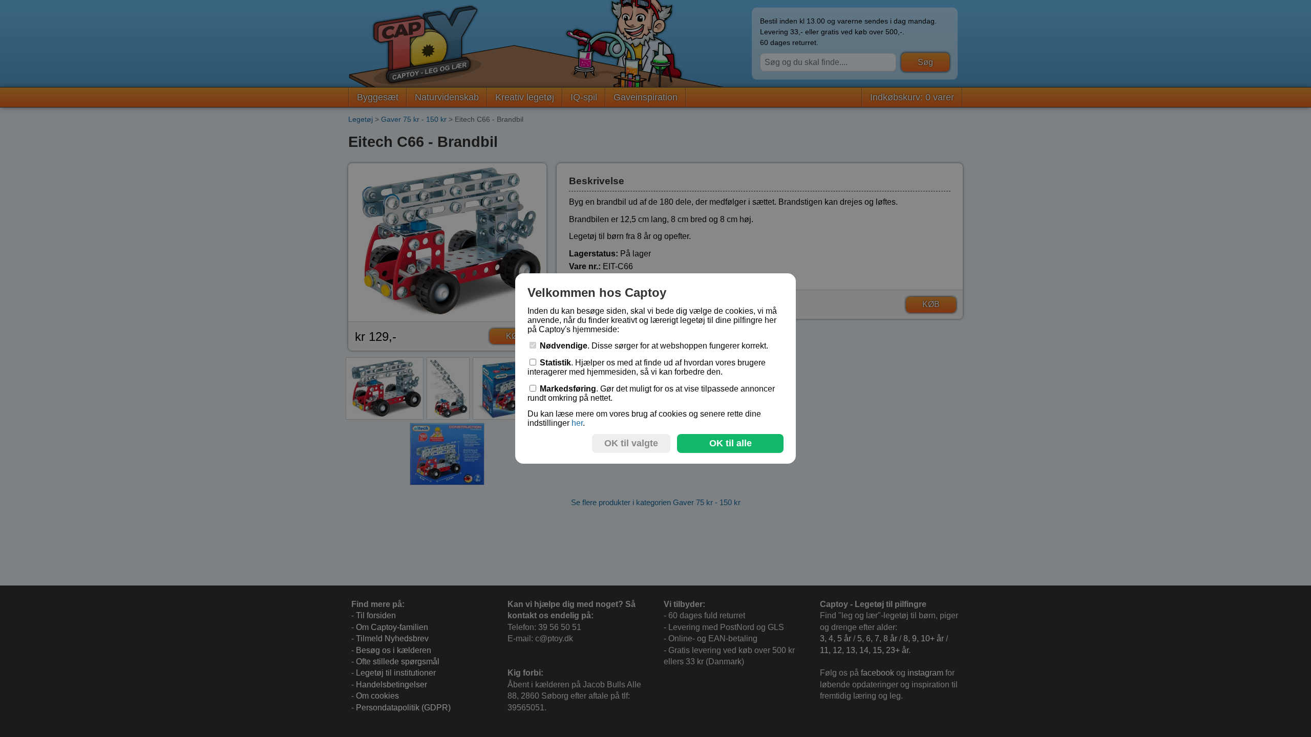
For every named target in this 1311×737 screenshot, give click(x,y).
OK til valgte (631, 443)
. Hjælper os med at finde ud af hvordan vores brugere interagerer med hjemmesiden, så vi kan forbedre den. (646, 367)
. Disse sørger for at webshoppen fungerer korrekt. (654, 345)
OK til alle (730, 443)
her (577, 423)
